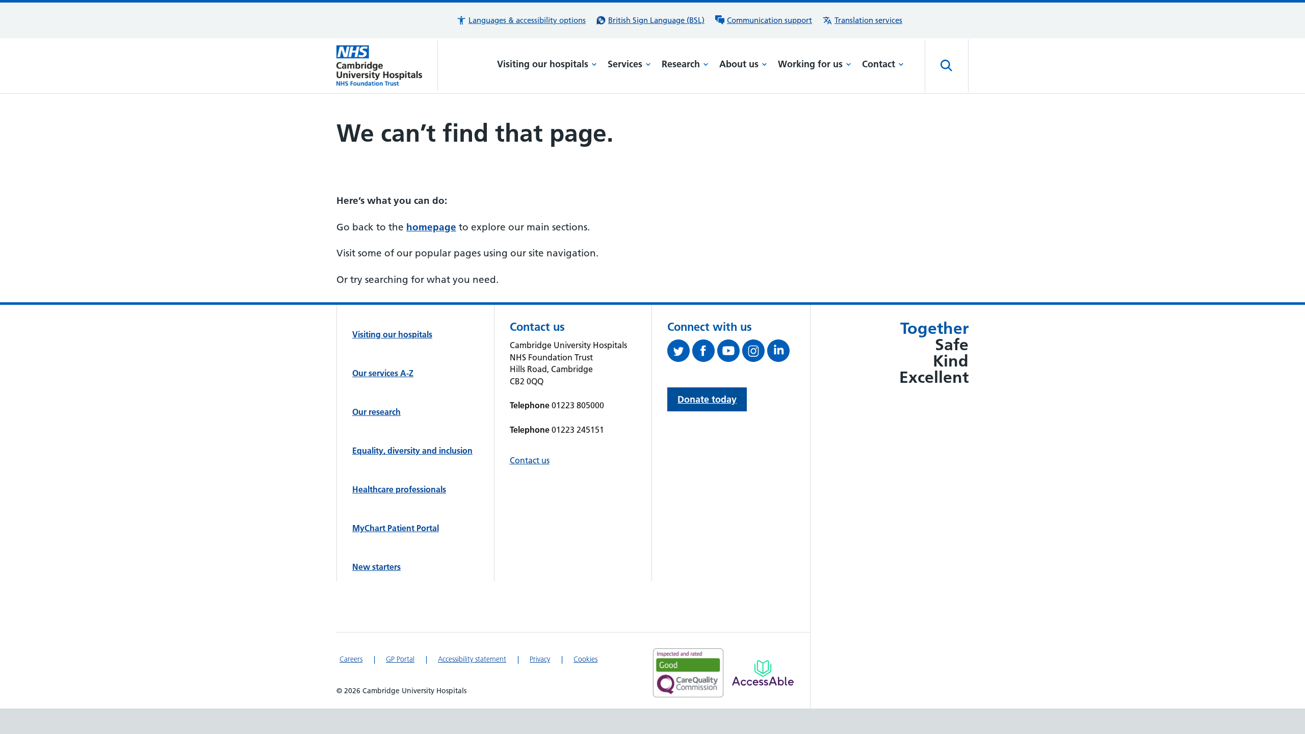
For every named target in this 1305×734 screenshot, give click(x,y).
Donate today (707, 399)
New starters (376, 567)
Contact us (530, 460)
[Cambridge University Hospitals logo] (387, 65)
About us (739, 64)
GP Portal (400, 659)
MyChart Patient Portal (395, 528)
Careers (351, 659)
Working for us (810, 64)
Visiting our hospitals (542, 64)
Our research (376, 412)
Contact (878, 64)
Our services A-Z (382, 373)
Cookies (585, 659)
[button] (521, 20)
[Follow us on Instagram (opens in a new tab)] (754, 352)
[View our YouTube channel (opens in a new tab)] (729, 352)
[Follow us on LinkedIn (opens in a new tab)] (779, 352)
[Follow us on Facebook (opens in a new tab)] (704, 352)
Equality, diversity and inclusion (412, 450)
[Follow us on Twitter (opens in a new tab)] (679, 352)
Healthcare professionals (399, 489)
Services (625, 64)
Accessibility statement (472, 659)
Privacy (540, 659)
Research (681, 64)
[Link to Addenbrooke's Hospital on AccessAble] (763, 673)
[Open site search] (947, 65)
